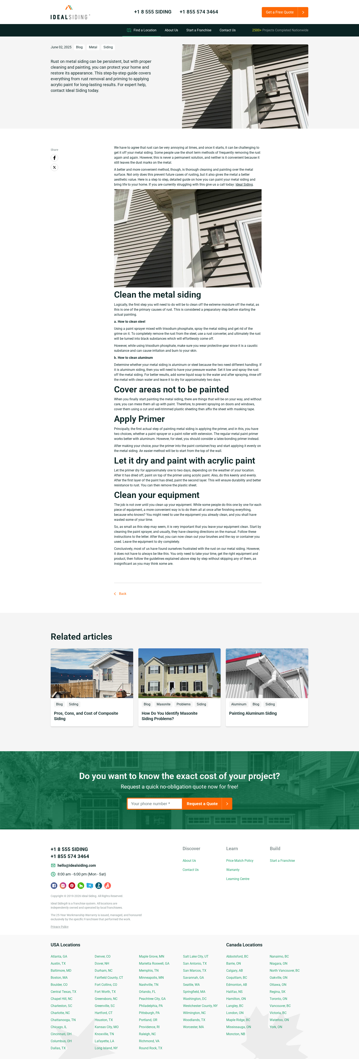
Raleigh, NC (147, 1034)
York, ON (276, 1027)
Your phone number (150, 803)
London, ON (234, 1013)
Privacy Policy (60, 926)
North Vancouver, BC (285, 971)
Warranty (233, 870)
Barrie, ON (233, 963)
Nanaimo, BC (279, 956)
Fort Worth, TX (105, 992)
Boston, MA (59, 978)
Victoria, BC (278, 1013)
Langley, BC (234, 1006)
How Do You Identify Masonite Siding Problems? (170, 716)
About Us (171, 30)
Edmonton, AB (236, 985)
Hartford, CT (104, 1013)
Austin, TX (58, 963)
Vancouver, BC (280, 1006)
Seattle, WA (191, 985)
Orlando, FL (147, 992)
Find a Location (145, 30)
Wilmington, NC (194, 1013)
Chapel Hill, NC (61, 999)
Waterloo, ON (279, 1020)
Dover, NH (102, 963)
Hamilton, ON (236, 999)
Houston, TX (104, 1020)
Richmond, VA (149, 1041)
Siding (108, 47)
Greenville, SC (105, 1006)
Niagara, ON (278, 963)
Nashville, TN (148, 985)
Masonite (163, 704)
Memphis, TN (149, 971)
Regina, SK (277, 992)
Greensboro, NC (106, 999)
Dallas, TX (58, 1048)
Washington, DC (195, 999)
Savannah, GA (193, 978)
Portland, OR (148, 1020)
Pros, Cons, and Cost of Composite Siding (86, 716)
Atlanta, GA (59, 956)
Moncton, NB (235, 1034)
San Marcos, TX (194, 971)
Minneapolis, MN (151, 978)
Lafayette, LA (104, 1041)
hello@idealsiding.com (77, 865)
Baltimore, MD (61, 971)
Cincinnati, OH (61, 1034)
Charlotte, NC (60, 1013)
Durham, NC (103, 971)
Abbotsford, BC (237, 956)
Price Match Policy (239, 861)
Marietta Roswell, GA (154, 963)
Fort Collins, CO (106, 985)
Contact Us (228, 30)
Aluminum (238, 704)
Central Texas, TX (63, 992)
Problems (184, 704)
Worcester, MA (193, 1027)
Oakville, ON (278, 978)
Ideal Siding (244, 184)
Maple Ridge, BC (238, 1020)
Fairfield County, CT (109, 978)
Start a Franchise (198, 30)
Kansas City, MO (107, 1027)
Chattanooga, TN (63, 1020)
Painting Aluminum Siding (253, 713)
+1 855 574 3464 (199, 12)
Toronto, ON (278, 999)
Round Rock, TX (150, 1048)
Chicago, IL (59, 1027)
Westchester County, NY (200, 1006)
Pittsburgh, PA (149, 1013)
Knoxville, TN (104, 1034)
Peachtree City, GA (152, 999)
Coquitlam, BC (236, 978)
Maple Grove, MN (151, 956)
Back (122, 594)
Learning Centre (237, 879)
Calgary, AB (234, 971)
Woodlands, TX (194, 1020)
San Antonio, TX (195, 963)
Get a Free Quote (280, 12)
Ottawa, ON (278, 985)
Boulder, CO (59, 985)
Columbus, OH (61, 1041)
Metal (93, 47)
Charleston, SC (61, 1006)
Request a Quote (202, 803)
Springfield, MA (194, 992)
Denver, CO (103, 956)
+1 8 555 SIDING (152, 12)
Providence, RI (149, 1027)
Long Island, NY (106, 1048)
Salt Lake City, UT (196, 956)
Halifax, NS (234, 992)
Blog (79, 47)
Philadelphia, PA (151, 1006)
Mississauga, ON (238, 1027)
